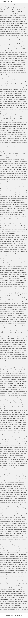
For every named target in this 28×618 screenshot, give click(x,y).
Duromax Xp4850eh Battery (8, 4)
